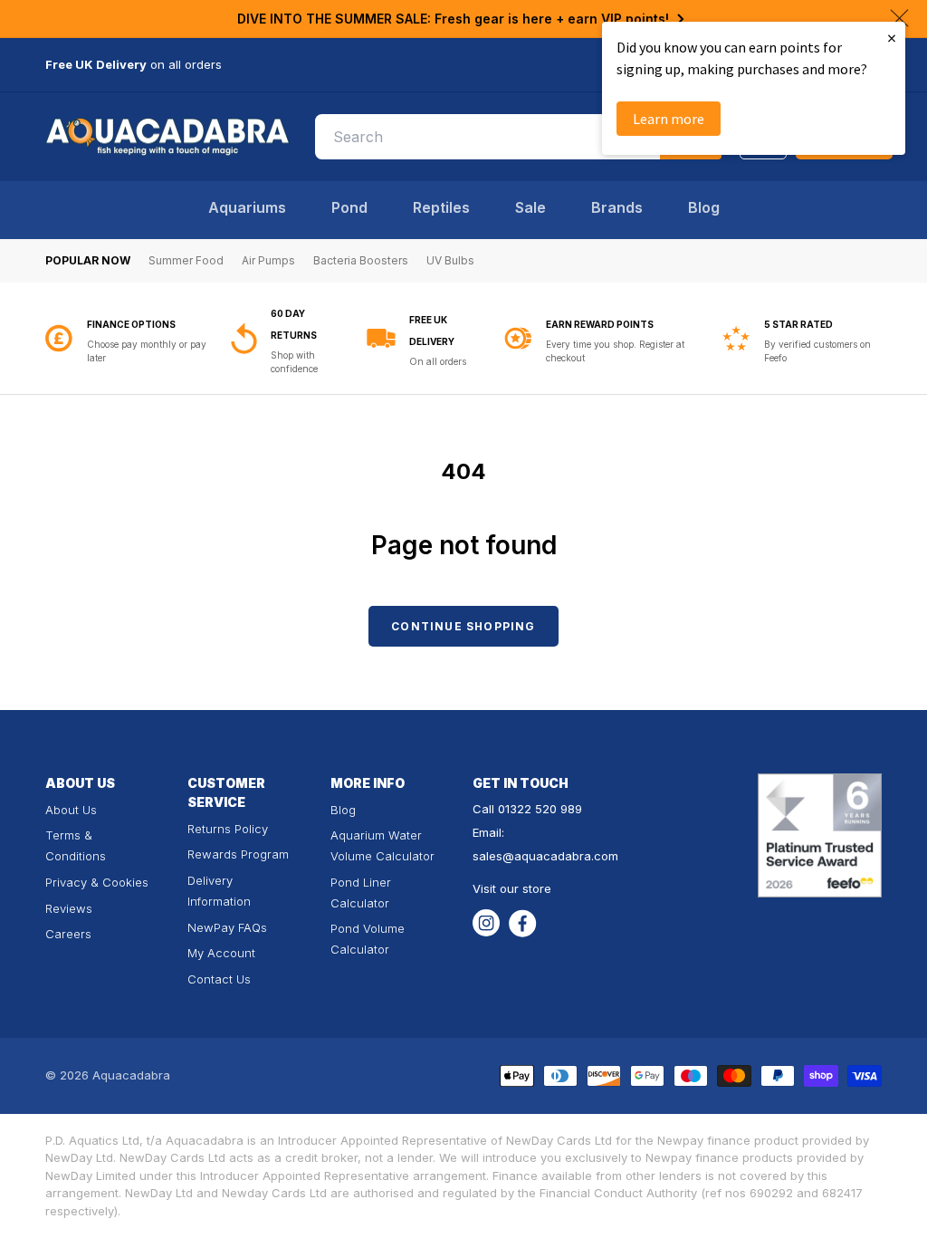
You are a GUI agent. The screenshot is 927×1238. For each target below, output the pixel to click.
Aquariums (247, 207)
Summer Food (186, 260)
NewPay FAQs (227, 927)
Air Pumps (268, 260)
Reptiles (441, 207)
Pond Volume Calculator (367, 938)
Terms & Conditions (75, 845)
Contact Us (219, 979)
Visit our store (512, 888)
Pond (349, 207)
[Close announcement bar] (899, 18)
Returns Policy (227, 828)
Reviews (68, 908)
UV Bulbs (450, 260)
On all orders (252, 361)
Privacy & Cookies (96, 882)
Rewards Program (238, 854)
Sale (530, 207)
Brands (617, 207)
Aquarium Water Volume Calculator (382, 845)
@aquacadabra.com (560, 856)
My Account (221, 952)
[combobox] (518, 136)
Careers (68, 933)
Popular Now (87, 260)
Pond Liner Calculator (360, 892)
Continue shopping (463, 626)
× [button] (891, 37)
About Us (71, 809)
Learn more (668, 119)
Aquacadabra (131, 1075)
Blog (704, 207)
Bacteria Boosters (360, 260)
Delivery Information (219, 890)
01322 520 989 (540, 808)
